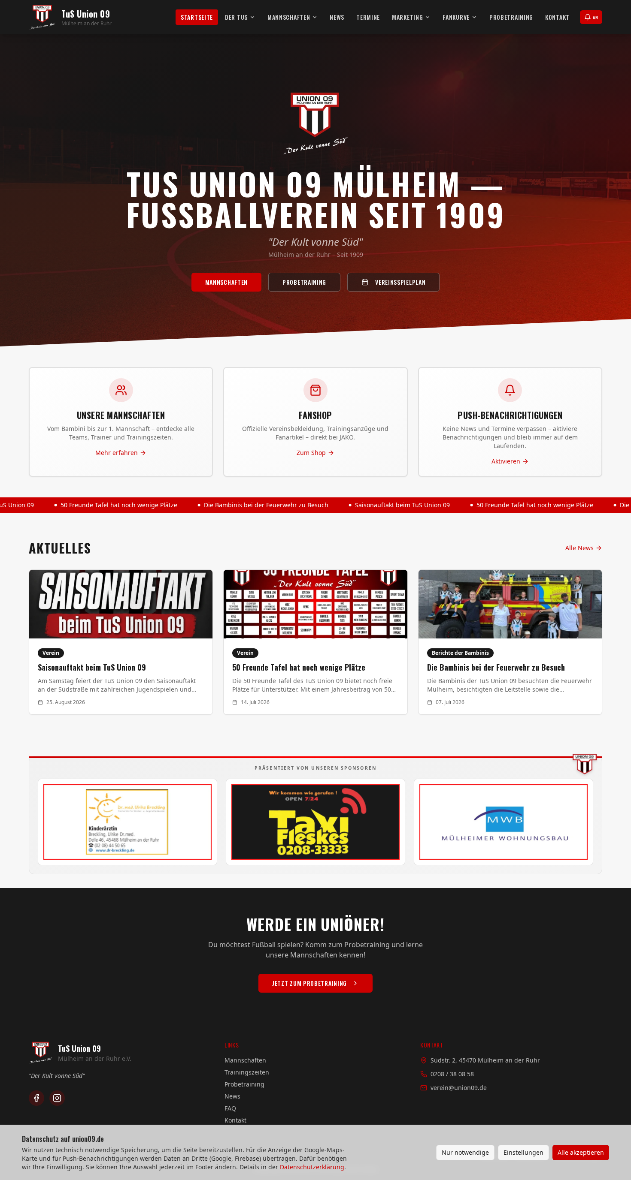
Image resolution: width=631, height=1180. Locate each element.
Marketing (407, 16)
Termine (368, 16)
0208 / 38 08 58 (452, 1074)
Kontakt (557, 16)
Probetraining (511, 16)
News (337, 16)
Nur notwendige (465, 1152)
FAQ (230, 1108)
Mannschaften (288, 16)
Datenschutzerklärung (312, 1167)
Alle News (579, 548)
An (595, 17)
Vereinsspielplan (400, 281)
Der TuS (236, 16)
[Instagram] (57, 1098)
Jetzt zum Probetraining (309, 982)
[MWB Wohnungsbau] (503, 822)
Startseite (197, 16)
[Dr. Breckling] (127, 822)
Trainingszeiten (246, 1072)
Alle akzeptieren (581, 1152)
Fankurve (456, 16)
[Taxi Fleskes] (315, 822)
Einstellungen (523, 1152)
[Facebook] (36, 1098)
